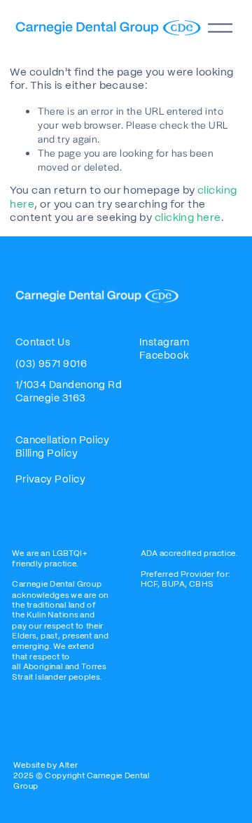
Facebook (164, 356)
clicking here (188, 218)
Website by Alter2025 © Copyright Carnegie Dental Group (81, 775)
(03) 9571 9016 (51, 364)
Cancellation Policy (62, 440)
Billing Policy (47, 454)
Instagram (164, 343)
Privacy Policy (50, 480)
